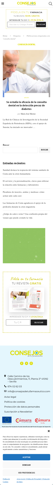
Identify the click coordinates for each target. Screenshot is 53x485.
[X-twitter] (26, 363)
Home (5, 36)
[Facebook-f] (21, 363)
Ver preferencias (26, 472)
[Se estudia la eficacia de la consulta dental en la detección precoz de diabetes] (26, 73)
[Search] (50, 4)
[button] (48, 431)
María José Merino (28, 113)
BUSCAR (41, 24)
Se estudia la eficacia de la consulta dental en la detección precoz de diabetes (26, 106)
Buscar (6, 144)
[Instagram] (31, 363)
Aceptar (26, 457)
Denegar (26, 465)
